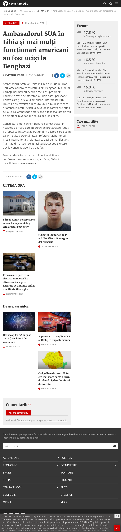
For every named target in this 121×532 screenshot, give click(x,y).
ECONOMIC (10, 465)
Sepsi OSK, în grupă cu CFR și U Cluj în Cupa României (54, 338)
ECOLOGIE (9, 494)
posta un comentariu (57, 420)
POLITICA (66, 457)
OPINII (7, 502)
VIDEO (64, 502)
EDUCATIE (66, 480)
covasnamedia (18, 3)
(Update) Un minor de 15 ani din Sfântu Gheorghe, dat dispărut (53, 238)
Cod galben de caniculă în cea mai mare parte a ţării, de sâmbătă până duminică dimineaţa (54, 378)
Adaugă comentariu (18, 412)
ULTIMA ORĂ (43, 10)
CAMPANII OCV (12, 487)
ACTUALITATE (11, 457)
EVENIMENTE (68, 465)
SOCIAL (7, 480)
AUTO (64, 487)
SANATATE (66, 472)
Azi (78, 126)
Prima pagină (9, 10)
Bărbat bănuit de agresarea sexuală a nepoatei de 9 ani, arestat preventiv (19, 223)
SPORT (7, 472)
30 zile (92, 126)
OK (117, 516)
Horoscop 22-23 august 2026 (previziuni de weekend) (17, 338)
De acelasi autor (16, 306)
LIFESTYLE (66, 494)
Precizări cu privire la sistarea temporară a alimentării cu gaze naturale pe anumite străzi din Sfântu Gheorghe (19, 282)
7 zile (84, 126)
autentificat (25, 420)
